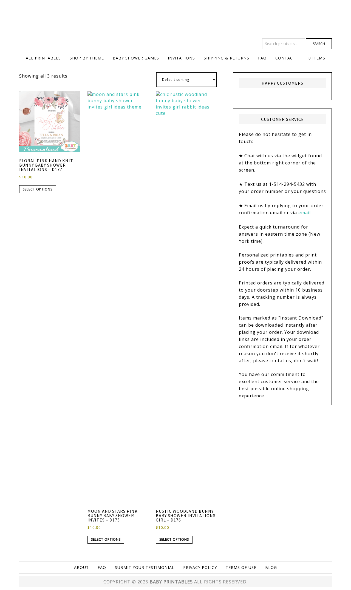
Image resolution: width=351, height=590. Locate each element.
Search (319, 43)
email (304, 213)
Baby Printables (175, 19)
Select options (37, 189)
